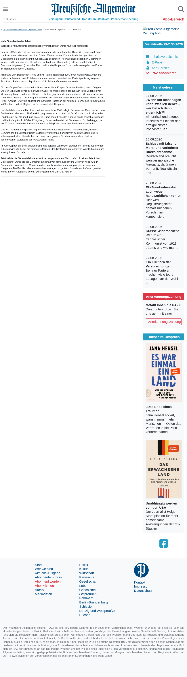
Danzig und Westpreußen (98, 611)
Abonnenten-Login (48, 577)
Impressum (142, 586)
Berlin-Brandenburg (93, 602)
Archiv (39, 590)
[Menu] (6, 9)
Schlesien (86, 606)
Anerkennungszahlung (164, 322)
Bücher (84, 615)
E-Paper (157, 62)
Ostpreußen (88, 594)
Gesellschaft (88, 581)
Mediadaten (43, 594)
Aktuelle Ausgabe (47, 573)
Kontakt (139, 582)
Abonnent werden (48, 581)
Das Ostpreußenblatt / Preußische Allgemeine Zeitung (22, 30)
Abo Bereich (159, 68)
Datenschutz (143, 590)
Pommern (86, 598)
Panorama (86, 577)
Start (38, 565)
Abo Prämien (44, 586)
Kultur (83, 569)
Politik (83, 565)
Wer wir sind (44, 569)
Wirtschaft (86, 573)
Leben (83, 586)
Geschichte (87, 590)
